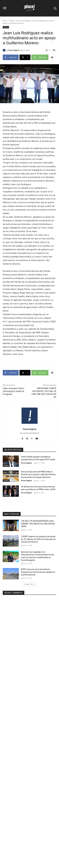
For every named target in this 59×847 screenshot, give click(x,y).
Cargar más (28, 584)
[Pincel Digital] (4, 50)
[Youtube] (37, 438)
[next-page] (9, 501)
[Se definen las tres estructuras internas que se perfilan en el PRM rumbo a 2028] (11, 491)
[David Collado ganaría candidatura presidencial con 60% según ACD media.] (11, 461)
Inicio (5, 21)
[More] (52, 57)
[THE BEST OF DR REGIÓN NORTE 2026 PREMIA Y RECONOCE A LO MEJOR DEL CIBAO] (11, 525)
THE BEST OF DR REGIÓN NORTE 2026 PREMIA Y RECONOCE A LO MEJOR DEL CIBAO (38, 523)
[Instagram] (27, 438)
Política (11, 21)
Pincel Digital (14, 50)
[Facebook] (22, 438)
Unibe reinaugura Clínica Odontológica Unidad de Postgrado (13, 391)
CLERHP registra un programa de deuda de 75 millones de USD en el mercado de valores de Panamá (38, 539)
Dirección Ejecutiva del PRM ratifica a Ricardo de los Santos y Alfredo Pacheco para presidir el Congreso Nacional (38, 474)
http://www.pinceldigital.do (29, 433)
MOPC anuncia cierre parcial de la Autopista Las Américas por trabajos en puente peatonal (38, 572)
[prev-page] (4, 501)
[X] (32, 438)
